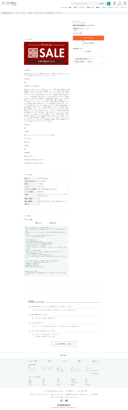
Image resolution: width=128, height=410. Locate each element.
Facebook (66, 401)
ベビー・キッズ (31, 370)
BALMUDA (73, 379)
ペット (44, 370)
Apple (29, 379)
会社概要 (95, 394)
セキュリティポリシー (58, 394)
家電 (29, 367)
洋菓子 (30, 13)
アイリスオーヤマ (74, 383)
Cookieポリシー (85, 394)
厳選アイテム (90, 7)
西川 (86, 383)
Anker (58, 379)
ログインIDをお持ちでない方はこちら (53, 391)
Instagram (61, 401)
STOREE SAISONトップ (7, 13)
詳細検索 (101, 3)
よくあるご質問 (83, 391)
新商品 (97, 7)
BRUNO (73, 384)
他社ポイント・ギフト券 (76, 370)
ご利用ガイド (95, 361)
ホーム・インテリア (75, 368)
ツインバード (59, 383)
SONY (44, 384)
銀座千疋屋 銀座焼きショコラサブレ (53, 13)
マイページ (124, 7)
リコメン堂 (40, 186)
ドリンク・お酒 (31, 368)
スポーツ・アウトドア (47, 368)
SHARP (30, 383)
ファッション (88, 368)
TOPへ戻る (63, 355)
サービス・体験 (60, 370)
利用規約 (33, 394)
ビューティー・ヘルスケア (48, 367)
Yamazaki (87, 384)
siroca (58, 381)
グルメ (72, 367)
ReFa (86, 379)
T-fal (86, 381)
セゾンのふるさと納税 (58, 397)
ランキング (82, 7)
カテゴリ (18, 13)
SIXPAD (30, 381)
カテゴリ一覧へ (95, 373)
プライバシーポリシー (44, 394)
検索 (108, 3)
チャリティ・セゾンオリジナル (91, 370)
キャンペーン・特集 (66, 7)
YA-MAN (73, 381)
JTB (43, 381)
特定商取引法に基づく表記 (71, 394)
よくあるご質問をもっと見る (63, 344)
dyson (44, 379)
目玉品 (75, 7)
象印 (44, 383)
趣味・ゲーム (59, 368)
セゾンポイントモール (72, 397)
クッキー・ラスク (38, 13)
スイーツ (24, 13)
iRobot (58, 384)
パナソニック (31, 384)
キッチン (59, 367)
